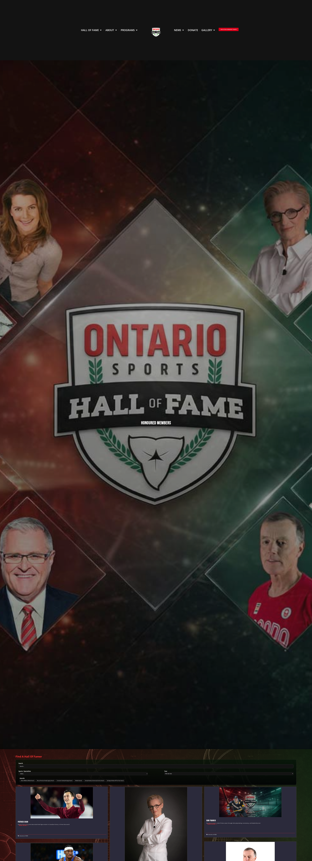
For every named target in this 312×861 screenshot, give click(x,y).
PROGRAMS (128, 30)
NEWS (177, 30)
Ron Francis (211, 820)
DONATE (193, 30)
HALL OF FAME (90, 30)
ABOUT (109, 30)
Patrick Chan (23, 822)
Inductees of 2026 (23, 836)
